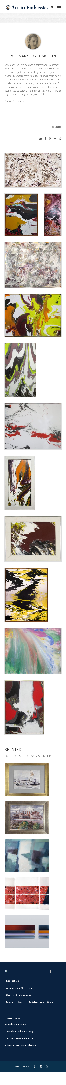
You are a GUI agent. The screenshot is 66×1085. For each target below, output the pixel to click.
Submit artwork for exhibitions (20, 1045)
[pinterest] (50, 138)
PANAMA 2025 (33, 827)
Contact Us (12, 980)
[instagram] (60, 138)
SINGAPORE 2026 (33, 789)
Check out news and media (19, 1038)
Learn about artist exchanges (20, 1031)
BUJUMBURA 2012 (33, 903)
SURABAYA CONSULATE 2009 (33, 941)
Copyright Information (18, 994)
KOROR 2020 (33, 865)
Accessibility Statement (19, 987)
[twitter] (55, 138)
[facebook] (45, 138)
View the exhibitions (15, 1024)
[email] (40, 138)
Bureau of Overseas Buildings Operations (29, 1002)
